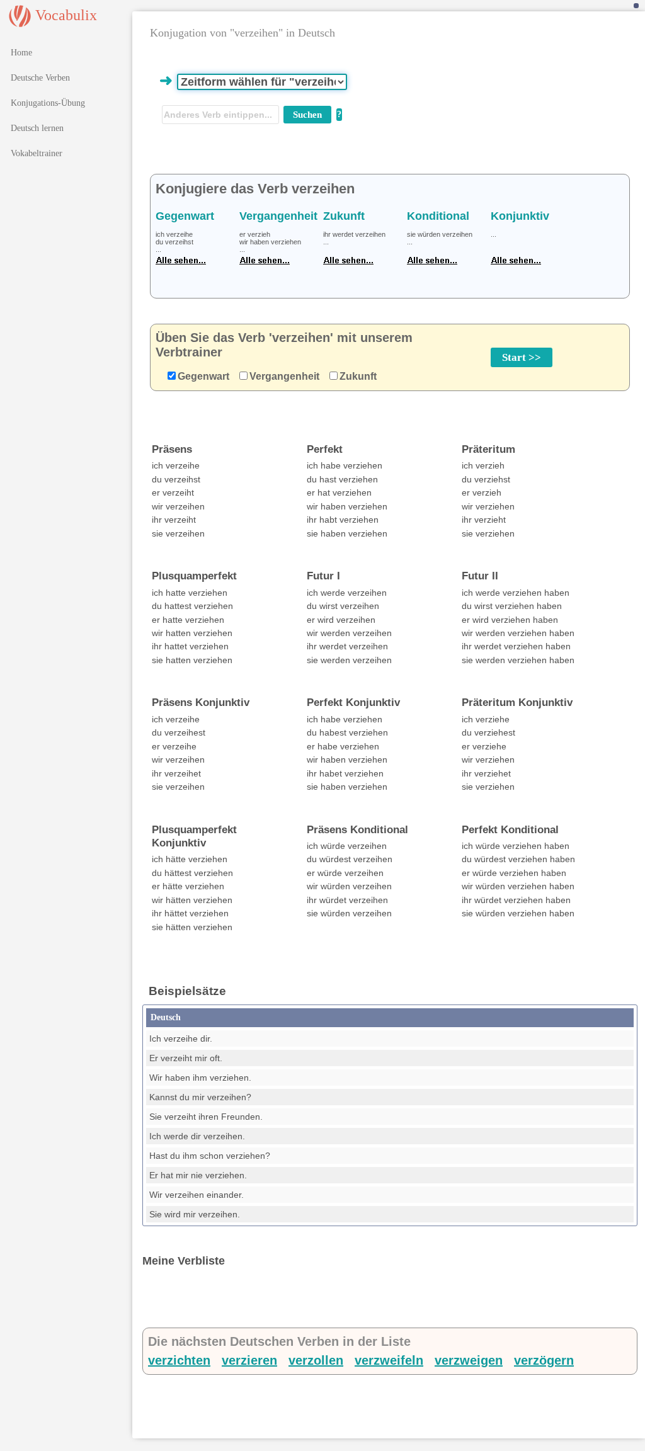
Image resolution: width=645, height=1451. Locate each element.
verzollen (315, 1360)
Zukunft (358, 376)
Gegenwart (203, 376)
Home (21, 52)
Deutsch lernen (37, 128)
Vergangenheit (284, 376)
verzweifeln (389, 1360)
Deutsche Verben (40, 78)
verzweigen (469, 1360)
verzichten (179, 1360)
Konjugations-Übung (48, 103)
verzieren (249, 1360)
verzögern (544, 1360)
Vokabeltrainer (36, 153)
